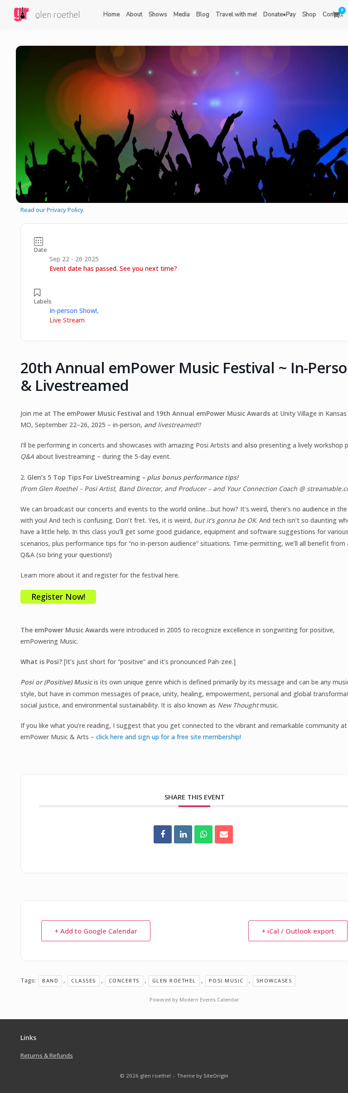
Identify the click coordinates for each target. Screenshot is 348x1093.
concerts (124, 980)
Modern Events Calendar (209, 999)
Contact (333, 14)
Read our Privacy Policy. (52, 210)
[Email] (224, 834)
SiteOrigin (215, 1075)
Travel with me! (236, 14)
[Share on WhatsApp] (203, 834)
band (50, 980)
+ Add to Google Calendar (95, 930)
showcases (274, 980)
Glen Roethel (174, 980)
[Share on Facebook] (163, 834)
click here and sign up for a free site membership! (168, 736)
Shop (309, 14)
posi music (226, 980)
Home (111, 14)
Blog (202, 14)
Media (182, 14)
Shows (158, 14)
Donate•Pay (279, 14)
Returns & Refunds (46, 1055)
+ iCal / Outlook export (297, 930)
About (134, 14)
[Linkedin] (183, 834)
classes (83, 980)
